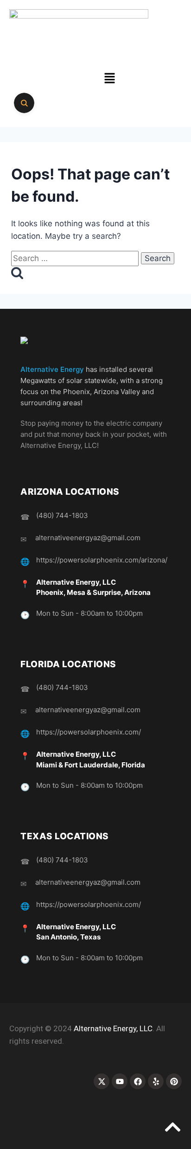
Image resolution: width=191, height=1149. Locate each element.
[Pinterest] (174, 1081)
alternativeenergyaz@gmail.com (87, 537)
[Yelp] (156, 1081)
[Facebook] (138, 1081)
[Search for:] (76, 258)
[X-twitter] (101, 1081)
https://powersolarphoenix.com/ (88, 732)
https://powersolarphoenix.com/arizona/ (101, 559)
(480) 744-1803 (62, 515)
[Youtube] (119, 1081)
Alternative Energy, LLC (113, 1028)
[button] (109, 79)
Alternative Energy (52, 369)
